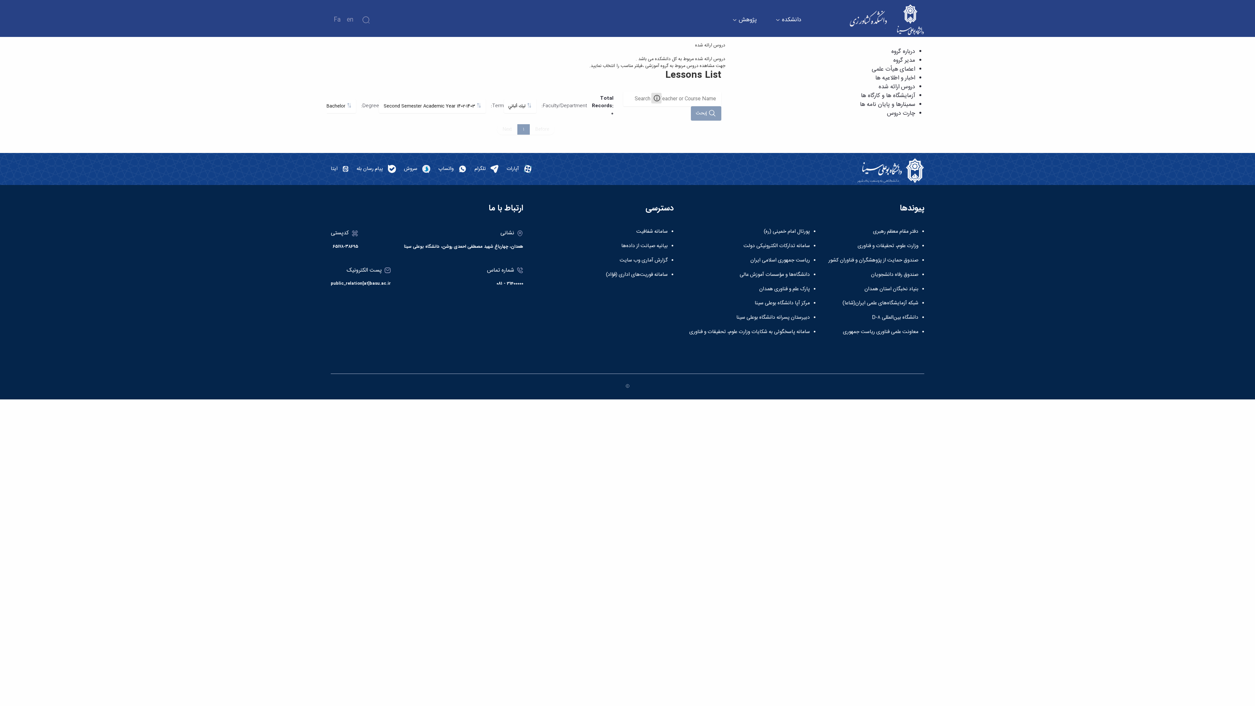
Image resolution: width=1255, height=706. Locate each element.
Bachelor (336, 106)
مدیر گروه (904, 60)
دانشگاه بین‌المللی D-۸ (895, 317)
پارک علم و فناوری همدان (784, 289)
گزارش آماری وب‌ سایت (644, 260)
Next (507, 129)
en (350, 20)
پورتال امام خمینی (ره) (787, 231)
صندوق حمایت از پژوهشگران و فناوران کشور (873, 260)
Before (542, 129)
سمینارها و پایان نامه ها (887, 104)
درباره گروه (903, 52)
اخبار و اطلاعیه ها (895, 78)
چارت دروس (901, 113)
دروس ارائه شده (896, 87)
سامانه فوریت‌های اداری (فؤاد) (637, 275)
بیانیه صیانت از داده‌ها (644, 246)
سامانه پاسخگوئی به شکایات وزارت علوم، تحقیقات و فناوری (749, 332)
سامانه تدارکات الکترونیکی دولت (777, 246)
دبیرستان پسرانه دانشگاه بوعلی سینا (773, 317)
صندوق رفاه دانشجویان (894, 275)
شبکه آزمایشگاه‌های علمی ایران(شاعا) (880, 303)
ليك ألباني (517, 106)
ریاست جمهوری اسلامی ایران (780, 260)
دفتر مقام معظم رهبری (895, 231)
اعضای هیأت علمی (893, 69)
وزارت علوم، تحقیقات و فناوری (888, 246)
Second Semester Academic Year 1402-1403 (430, 106)
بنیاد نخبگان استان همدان (891, 289)
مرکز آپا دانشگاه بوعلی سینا (782, 303)
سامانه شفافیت (652, 231)
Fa (337, 20)
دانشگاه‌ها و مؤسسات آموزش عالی (775, 275)
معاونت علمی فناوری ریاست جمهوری (880, 332)
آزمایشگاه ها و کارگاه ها (888, 96)
